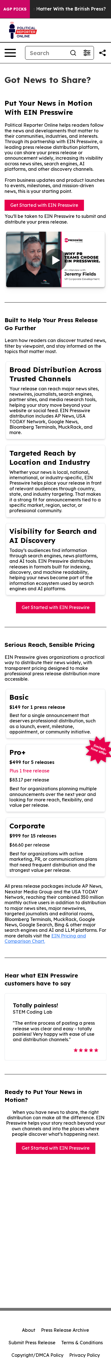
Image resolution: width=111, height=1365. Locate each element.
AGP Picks (14, 9)
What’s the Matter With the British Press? (57, 9)
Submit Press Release (32, 1342)
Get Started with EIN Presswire (44, 205)
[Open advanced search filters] (87, 52)
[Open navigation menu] (10, 53)
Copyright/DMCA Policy (37, 1355)
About (28, 1330)
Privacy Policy (84, 1355)
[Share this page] (102, 53)
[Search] (73, 52)
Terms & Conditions (82, 1342)
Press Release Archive (65, 1330)
